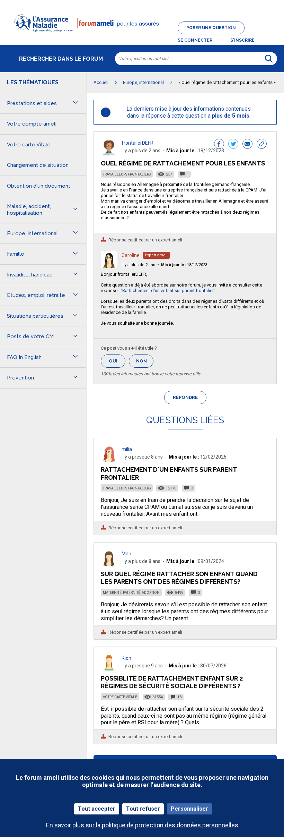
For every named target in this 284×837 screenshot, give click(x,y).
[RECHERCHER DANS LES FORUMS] (268, 58)
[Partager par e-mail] (247, 145)
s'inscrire (242, 40)
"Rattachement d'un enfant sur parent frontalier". (168, 290)
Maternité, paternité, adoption (131, 593)
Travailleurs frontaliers (127, 174)
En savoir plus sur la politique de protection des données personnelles (142, 825)
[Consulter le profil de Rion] (109, 668)
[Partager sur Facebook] (219, 145)
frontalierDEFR (137, 143)
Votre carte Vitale (120, 697)
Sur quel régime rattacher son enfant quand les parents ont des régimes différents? (179, 577)
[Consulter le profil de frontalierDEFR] (109, 153)
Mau (126, 553)
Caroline (131, 255)
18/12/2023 (184, 265)
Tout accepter (96, 808)
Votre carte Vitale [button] (29, 145)
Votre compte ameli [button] (31, 124)
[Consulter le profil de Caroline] (109, 266)
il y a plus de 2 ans (138, 265)
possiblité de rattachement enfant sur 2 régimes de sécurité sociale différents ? (172, 682)
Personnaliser (189, 808)
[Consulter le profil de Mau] (109, 564)
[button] (142, 36)
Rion (126, 658)
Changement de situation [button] (38, 165)
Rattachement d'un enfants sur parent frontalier (169, 473)
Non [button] (144, 363)
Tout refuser (143, 808)
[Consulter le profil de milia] (109, 459)
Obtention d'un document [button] (38, 186)
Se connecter (195, 40)
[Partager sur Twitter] (233, 145)
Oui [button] (117, 361)
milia (127, 449)
